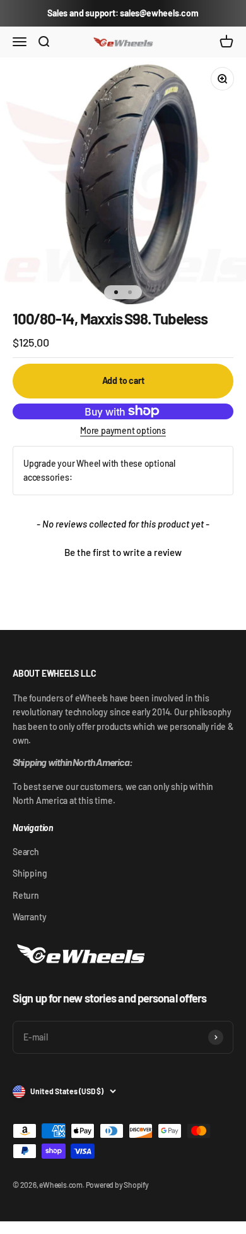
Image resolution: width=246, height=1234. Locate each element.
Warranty (29, 916)
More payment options (123, 430)
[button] (123, 551)
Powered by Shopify (117, 1184)
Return (26, 895)
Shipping (30, 873)
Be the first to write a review (123, 552)
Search (26, 851)
